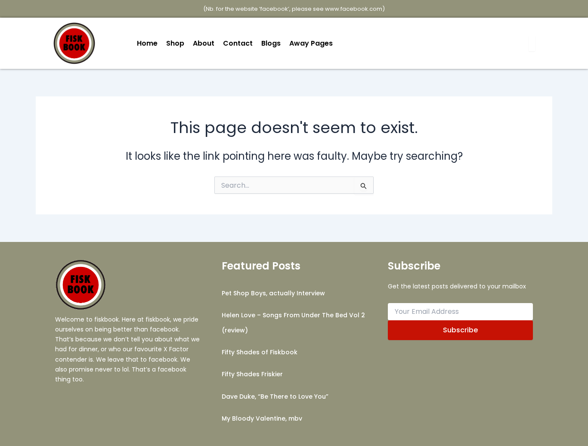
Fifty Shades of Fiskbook (259, 352)
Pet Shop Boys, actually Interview (273, 293)
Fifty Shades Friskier (252, 374)
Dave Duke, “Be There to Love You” (275, 396)
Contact (238, 43)
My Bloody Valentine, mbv (262, 418)
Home (147, 43)
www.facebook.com (353, 9)
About (203, 43)
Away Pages (311, 43)
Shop (175, 43)
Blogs (271, 43)
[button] (313, 43)
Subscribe (460, 330)
